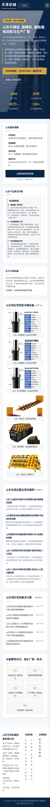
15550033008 (25, 173)
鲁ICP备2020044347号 (25, 803)
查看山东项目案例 (13, 80)
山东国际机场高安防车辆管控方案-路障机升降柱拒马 (20, 642)
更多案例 (39, 490)
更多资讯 (39, 597)
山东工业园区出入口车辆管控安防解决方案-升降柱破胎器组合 (19, 625)
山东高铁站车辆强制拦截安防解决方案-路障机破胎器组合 (19, 608)
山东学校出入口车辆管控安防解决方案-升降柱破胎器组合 (19, 633)
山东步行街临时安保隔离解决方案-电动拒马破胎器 (20, 616)
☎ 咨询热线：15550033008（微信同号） (24, 71)
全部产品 (39, 305)
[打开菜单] (47, 5)
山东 (24, 5)
